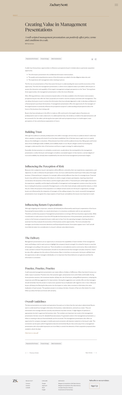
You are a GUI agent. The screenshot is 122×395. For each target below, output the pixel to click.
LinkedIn (28, 387)
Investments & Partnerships (65, 389)
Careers (28, 385)
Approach (44, 385)
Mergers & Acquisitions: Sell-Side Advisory (69, 383)
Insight (15, 15)
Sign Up (94, 386)
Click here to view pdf (31, 333)
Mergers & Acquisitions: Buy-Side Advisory (69, 385)
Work (43, 387)
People (44, 383)
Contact (28, 383)
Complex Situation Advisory (65, 387)
